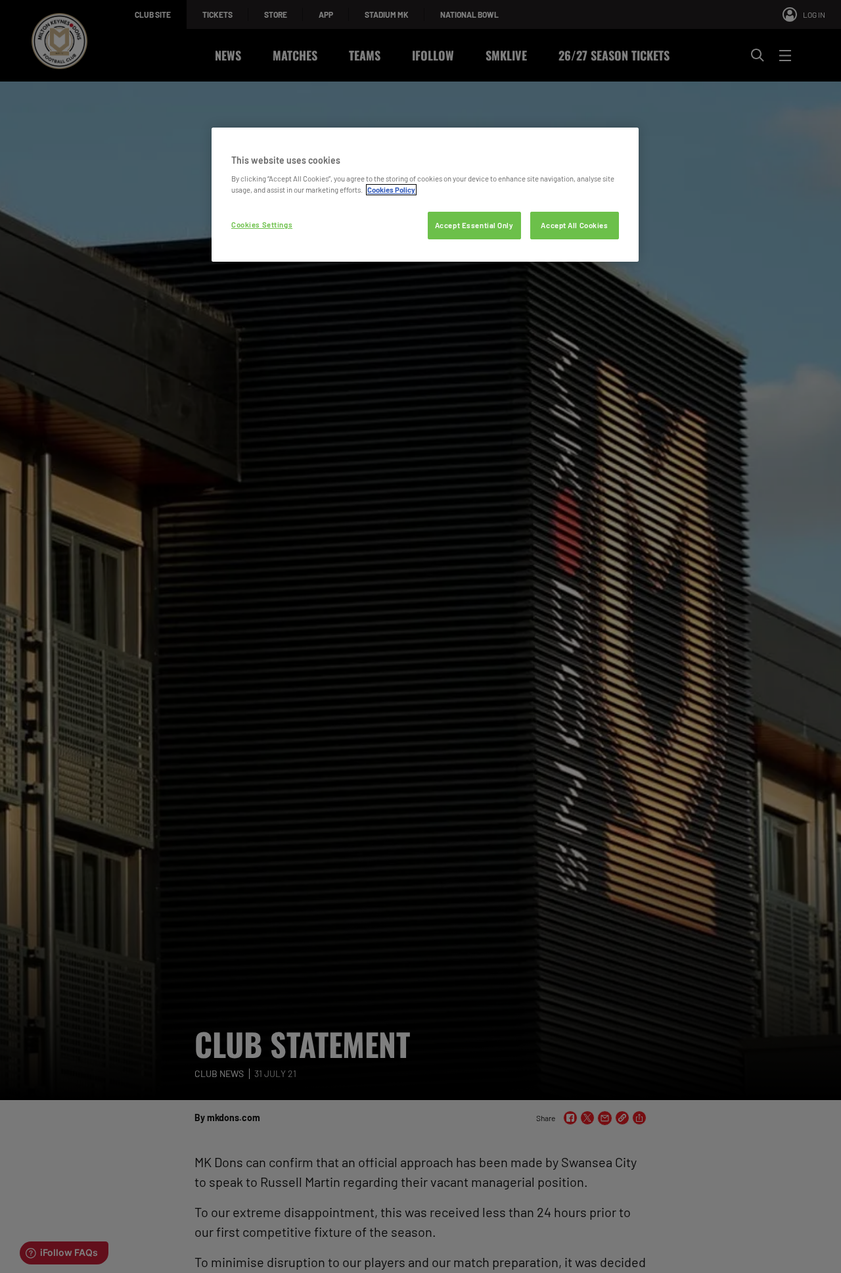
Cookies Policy (391, 189)
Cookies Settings (261, 224)
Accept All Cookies (574, 225)
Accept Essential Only (474, 225)
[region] (425, 195)
